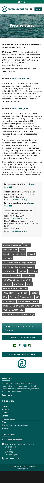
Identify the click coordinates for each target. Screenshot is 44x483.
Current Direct (9, 271)
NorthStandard (10, 288)
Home (4, 406)
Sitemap (9, 330)
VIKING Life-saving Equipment (27, 305)
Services (5, 409)
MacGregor (19, 284)
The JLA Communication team (19, 326)
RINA (5, 297)
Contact (5, 415)
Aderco (26, 245)
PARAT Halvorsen (11, 292)
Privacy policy (22, 468)
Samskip (14, 297)
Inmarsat (7, 284)
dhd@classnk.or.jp (19, 199)
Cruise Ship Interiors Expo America (19, 262)
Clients (5, 412)
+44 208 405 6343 (12, 458)
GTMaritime (28, 275)
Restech (34, 292)
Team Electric (9, 301)
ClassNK (31, 254)
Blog (4, 422)
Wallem (6, 310)
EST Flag (22, 271)
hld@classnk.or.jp (19, 218)
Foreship (7, 275)
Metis (29, 284)
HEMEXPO (26, 280)
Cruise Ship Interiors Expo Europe (18, 267)
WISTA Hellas (18, 310)
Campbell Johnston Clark (14, 254)
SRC (37, 297)
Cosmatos (7, 258)
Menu (38, 9)
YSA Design (29, 314)
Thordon (7, 305)
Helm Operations (11, 280)
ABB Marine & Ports (12, 245)
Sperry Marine (26, 297)
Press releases (8, 419)
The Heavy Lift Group (28, 301)
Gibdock (16, 275)
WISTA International (12, 314)
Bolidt (22, 249)
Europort (33, 271)
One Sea (23, 288)
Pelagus (24, 292)
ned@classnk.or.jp (19, 231)
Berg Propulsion (10, 249)
